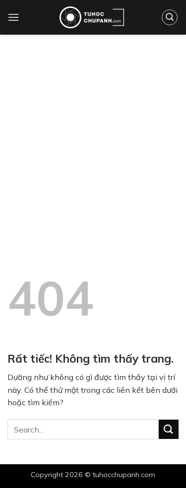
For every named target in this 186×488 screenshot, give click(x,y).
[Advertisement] (93, 132)
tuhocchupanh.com (124, 474)
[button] (13, 17)
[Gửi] (169, 429)
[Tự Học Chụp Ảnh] (92, 17)
